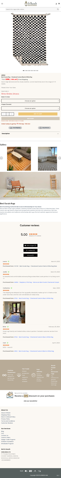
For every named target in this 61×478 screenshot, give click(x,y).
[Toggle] (58, 133)
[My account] (56, 3)
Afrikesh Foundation (7, 441)
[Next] (56, 41)
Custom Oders (5, 437)
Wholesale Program (7, 444)
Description (6, 133)
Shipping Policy (5, 415)
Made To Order (5, 96)
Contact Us (4, 435)
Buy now (30, 118)
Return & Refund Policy (8, 417)
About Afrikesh (5, 413)
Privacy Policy (5, 419)
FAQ (2, 433)
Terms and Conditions (8, 421)
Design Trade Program (8, 439)
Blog (2, 431)
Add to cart (38, 114)
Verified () (31, 250)
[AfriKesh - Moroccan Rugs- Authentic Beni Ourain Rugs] (30, 3)
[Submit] (57, 9)
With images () (31, 245)
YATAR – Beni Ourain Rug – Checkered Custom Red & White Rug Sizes (35, 266)
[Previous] (4, 41)
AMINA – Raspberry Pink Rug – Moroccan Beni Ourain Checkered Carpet (36, 282)
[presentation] (1, 158)
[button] (2, 4)
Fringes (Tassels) (6, 104)
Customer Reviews (7, 423)
